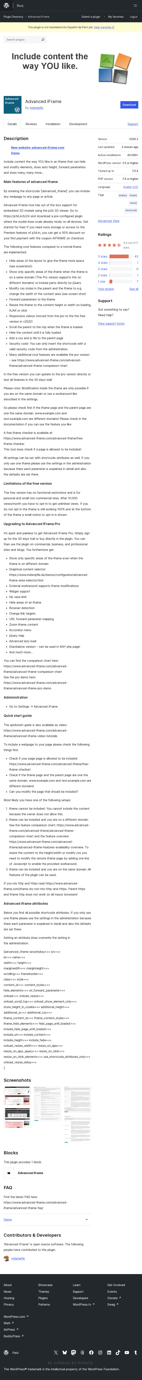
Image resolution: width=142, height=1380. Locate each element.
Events (112, 1291)
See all (133, 289)
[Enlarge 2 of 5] (26, 1113)
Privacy (9, 1304)
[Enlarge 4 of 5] (86, 1091)
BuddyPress (14, 1336)
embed (123, 195)
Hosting (9, 1298)
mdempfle (36, 108)
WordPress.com (16, 1316)
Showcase (45, 1285)
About (8, 1285)
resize (133, 203)
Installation (53, 124)
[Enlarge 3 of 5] (56, 1091)
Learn (76, 1285)
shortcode (131, 210)
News (7, 1291)
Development (78, 124)
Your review (106, 289)
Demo (15, 153)
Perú (15, 1353)
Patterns (44, 1304)
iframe (133, 195)
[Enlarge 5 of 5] (86, 1120)
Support (133, 124)
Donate (114, 1298)
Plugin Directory (13, 16)
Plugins (43, 1298)
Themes (43, 1291)
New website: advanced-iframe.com (37, 147)
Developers (80, 1298)
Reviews (31, 124)
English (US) (131, 186)
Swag (113, 1304)
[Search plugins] (43, 39)
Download (129, 104)
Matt (9, 1323)
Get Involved (116, 1285)
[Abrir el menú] (136, 5)
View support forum (111, 323)
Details (12, 124)
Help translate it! (104, 27)
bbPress (11, 1329)
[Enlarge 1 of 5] (26, 1091)
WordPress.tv (84, 1304)
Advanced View (108, 221)
